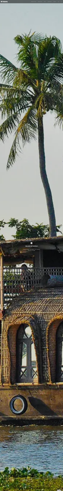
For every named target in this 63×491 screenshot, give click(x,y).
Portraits (54, 1)
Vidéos (45, 1)
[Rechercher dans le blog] (61, 1)
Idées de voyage (40, 1)
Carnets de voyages (33, 1)
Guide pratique (50, 1)
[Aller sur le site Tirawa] (4, 1)
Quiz (58, 1)
